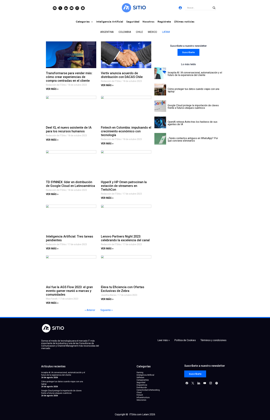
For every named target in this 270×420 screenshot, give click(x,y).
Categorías (83, 22)
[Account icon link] (180, 7)
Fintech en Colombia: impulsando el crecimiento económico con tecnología (126, 131)
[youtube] (71, 8)
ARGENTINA (107, 31)
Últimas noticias (184, 22)
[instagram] (77, 8)
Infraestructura (143, 397)
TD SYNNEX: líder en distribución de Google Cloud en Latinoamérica (70, 184)
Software (140, 377)
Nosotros (148, 22)
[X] (60, 8)
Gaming (140, 372)
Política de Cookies (185, 340)
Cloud (139, 392)
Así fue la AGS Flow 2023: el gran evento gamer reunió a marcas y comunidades (69, 290)
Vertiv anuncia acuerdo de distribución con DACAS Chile (122, 75)
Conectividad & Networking (148, 390)
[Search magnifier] (214, 8)
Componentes (143, 380)
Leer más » (164, 340)
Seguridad (132, 22)
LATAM (166, 31)
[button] (188, 52)
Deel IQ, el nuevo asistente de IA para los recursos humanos (69, 129)
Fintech (140, 395)
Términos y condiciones (213, 340)
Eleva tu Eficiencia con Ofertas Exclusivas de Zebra (122, 289)
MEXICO (152, 31)
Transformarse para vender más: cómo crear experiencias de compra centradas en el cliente (69, 76)
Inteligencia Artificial (109, 22)
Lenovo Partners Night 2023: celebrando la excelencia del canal (125, 238)
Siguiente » (106, 310)
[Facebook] (55, 8)
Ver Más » (52, 89)
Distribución (142, 387)
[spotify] (83, 8)
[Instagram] (66, 8)
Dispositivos (142, 385)
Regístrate (164, 22)
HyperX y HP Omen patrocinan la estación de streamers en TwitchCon (124, 185)
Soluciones (141, 400)
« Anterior (90, 310)
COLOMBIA (125, 31)
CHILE (139, 31)
